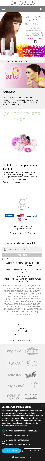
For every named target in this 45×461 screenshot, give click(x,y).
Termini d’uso (22, 325)
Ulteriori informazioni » (11, 182)
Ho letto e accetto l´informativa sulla (19, 259)
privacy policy (22, 328)
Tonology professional (13, 351)
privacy (31, 259)
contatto (22, 321)
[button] (22, 457)
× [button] (42, 406)
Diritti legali (22, 331)
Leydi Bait (15, 385)
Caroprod (14, 374)
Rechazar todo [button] (32, 451)
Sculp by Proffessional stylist (32, 362)
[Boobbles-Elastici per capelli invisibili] (22, 146)
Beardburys (31, 374)
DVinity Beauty (32, 351)
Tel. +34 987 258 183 (22, 226)
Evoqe (31, 397)
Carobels (22, 3)
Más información (21, 426)
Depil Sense (13, 397)
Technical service (22, 334)
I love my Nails (33, 385)
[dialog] (22, 432)
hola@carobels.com (23, 229)
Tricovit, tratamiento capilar (15, 362)
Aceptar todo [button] (12, 451)
